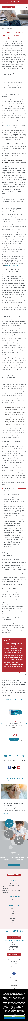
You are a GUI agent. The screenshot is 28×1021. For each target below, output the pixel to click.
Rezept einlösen (15, 2)
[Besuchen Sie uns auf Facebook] (14, 973)
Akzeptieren (14, 1016)
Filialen (21, 2)
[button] (26, 722)
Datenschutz (14, 983)
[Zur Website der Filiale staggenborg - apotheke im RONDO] (14, 937)
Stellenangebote (14, 978)
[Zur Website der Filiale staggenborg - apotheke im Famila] (14, 954)
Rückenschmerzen (8, 125)
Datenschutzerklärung (13, 1012)
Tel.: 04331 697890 (14, 946)
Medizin (4, 801)
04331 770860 (16, 1)
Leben (3, 28)
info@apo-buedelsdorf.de (14, 949)
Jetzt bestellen (14, 739)
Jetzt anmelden (14, 865)
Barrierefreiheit (14, 985)
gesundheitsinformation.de (11, 265)
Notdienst (8, 2)
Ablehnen (14, 1014)
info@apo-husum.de (14, 966)
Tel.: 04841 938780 (14, 963)
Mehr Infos (14, 1018)
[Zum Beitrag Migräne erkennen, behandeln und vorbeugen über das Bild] (14, 791)
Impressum (14, 980)
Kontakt (14, 988)
